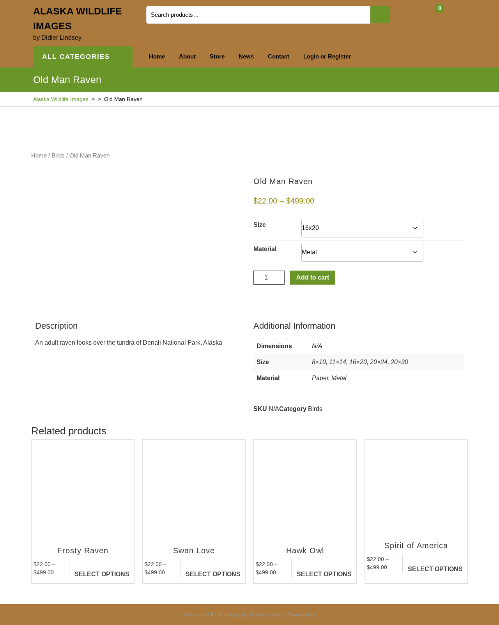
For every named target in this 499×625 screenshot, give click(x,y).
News (246, 56)
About (187, 56)
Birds (58, 155)
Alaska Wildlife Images (60, 99)
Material (264, 249)
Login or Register (327, 56)
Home (157, 56)
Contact (278, 56)
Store (217, 56)
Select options (101, 574)
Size (259, 224)
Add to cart (312, 277)
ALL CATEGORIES (76, 56)
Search (380, 14)
